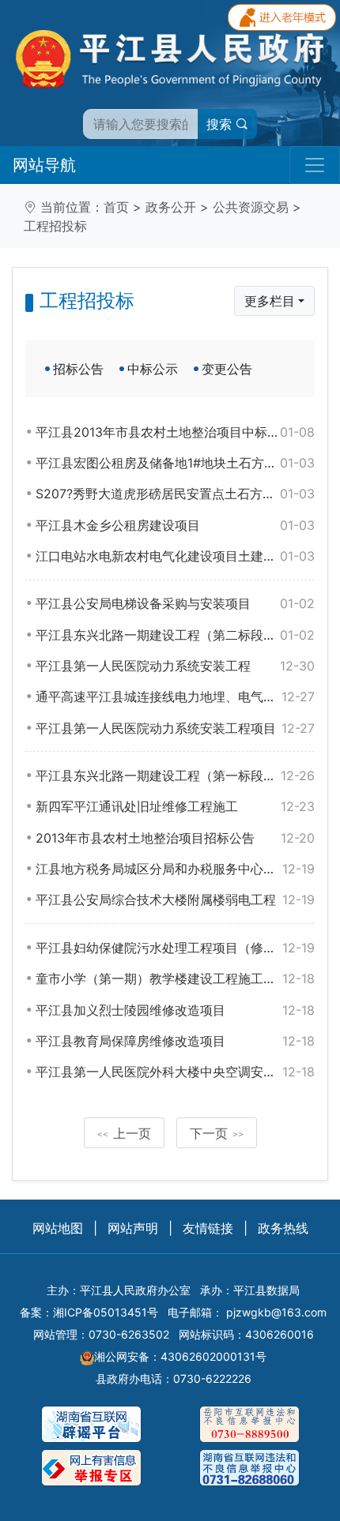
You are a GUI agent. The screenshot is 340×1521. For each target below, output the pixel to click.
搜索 (221, 124)
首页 (116, 207)
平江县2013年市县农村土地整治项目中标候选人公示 (175, 432)
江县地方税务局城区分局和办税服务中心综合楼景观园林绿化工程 (175, 869)
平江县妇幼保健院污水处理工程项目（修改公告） (175, 948)
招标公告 (78, 369)
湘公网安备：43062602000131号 (180, 1356)
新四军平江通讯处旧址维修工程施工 (175, 806)
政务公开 (170, 207)
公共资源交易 (251, 207)
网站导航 (44, 165)
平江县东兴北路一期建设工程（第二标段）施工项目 (175, 635)
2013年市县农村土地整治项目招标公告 (175, 838)
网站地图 (57, 1228)
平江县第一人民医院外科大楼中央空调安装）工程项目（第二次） (175, 1072)
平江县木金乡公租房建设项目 (175, 525)
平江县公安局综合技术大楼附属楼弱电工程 (175, 899)
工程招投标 (55, 226)
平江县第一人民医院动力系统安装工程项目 (175, 728)
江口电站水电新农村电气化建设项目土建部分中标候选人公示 (175, 556)
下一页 (217, 1133)
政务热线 (283, 1228)
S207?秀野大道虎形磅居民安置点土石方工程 (175, 493)
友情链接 (208, 1228)
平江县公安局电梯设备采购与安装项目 (175, 603)
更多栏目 (269, 301)
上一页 (124, 1133)
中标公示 (152, 369)
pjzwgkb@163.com (276, 1312)
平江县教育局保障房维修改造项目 (175, 1041)
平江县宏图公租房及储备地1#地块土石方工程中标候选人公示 (175, 463)
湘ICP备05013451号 (105, 1312)
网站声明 (133, 1228)
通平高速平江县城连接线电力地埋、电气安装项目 (175, 696)
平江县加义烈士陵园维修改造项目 (175, 1010)
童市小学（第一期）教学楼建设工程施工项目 (175, 978)
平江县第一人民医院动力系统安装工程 (175, 666)
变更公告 (227, 369)
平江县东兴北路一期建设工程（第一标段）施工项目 (175, 775)
